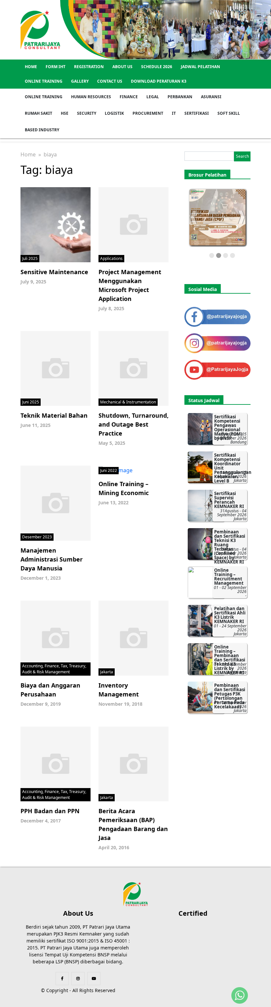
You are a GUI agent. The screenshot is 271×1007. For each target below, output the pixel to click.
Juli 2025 (30, 258)
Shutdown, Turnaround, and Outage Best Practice (133, 424)
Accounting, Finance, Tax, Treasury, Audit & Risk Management (54, 669)
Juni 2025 (30, 402)
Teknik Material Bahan (54, 415)
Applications (111, 258)
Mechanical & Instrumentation (128, 402)
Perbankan (180, 97)
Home (31, 66)
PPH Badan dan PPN (50, 811)
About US (122, 66)
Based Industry (42, 130)
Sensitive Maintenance (54, 272)
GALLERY (80, 81)
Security (86, 113)
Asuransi (211, 97)
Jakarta (106, 672)
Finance (129, 97)
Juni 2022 (108, 470)
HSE (64, 113)
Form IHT (55, 66)
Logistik (114, 113)
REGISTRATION (89, 66)
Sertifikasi (196, 113)
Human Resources (91, 97)
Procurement (148, 113)
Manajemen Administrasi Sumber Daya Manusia (51, 559)
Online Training (43, 81)
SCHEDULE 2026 (156, 66)
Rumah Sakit (38, 113)
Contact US (109, 81)
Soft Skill (228, 113)
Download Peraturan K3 (158, 81)
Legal (152, 97)
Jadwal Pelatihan (200, 66)
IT (174, 113)
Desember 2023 (37, 537)
